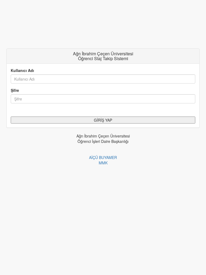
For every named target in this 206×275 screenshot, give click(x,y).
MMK (103, 162)
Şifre (15, 90)
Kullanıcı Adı (22, 70)
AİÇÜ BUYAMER (103, 157)
